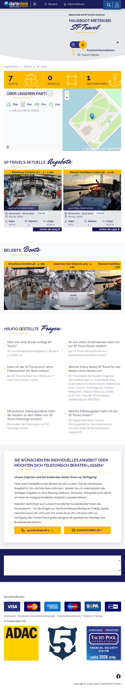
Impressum (10, 616)
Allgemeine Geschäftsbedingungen (36, 616)
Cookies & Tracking (93, 616)
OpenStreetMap (102, 149)
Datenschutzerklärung (69, 616)
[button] (92, 116)
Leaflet (88, 149)
